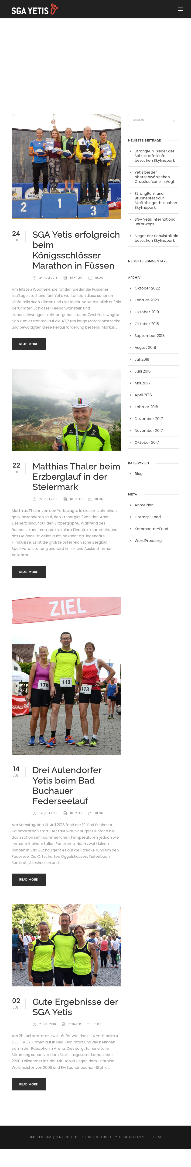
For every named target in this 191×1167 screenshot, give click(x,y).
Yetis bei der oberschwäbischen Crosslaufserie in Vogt (154, 177)
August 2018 (145, 347)
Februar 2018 (146, 407)
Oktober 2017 (147, 442)
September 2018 (150, 335)
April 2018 (143, 395)
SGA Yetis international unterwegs (155, 222)
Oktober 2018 (147, 323)
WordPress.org (148, 540)
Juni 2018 (143, 371)
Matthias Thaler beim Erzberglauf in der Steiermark (76, 476)
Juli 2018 (142, 359)
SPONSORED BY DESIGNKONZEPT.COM (124, 1137)
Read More (28, 344)
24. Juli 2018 (48, 277)
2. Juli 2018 (47, 1024)
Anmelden (144, 505)
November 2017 (149, 430)
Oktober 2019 (147, 312)
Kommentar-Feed (151, 528)
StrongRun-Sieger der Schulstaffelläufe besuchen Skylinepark (155, 155)
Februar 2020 (147, 300)
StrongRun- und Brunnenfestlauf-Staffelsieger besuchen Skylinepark (156, 200)
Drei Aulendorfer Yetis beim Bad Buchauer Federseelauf (67, 785)
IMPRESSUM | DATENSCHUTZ (57, 1137)
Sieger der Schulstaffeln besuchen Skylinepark (156, 238)
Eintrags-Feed (148, 517)
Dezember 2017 (149, 418)
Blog (99, 277)
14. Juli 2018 (48, 813)
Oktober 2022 (147, 288)
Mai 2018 (142, 383)
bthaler (76, 277)
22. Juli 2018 (48, 499)
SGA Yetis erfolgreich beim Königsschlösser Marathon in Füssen (76, 250)
